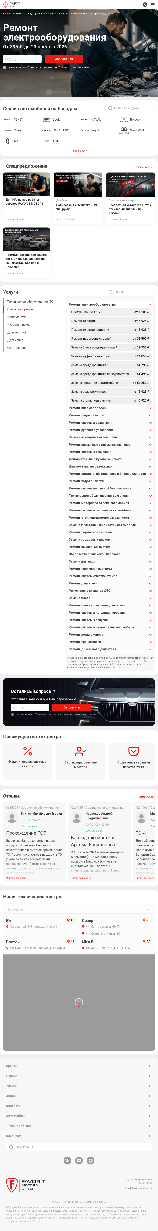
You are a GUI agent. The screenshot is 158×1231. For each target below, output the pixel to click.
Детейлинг (15, 340)
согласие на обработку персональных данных (67, 67)
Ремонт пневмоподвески (88, 408)
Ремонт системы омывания (90, 452)
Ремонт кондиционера (86, 634)
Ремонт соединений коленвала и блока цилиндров (107, 474)
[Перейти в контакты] (145, 4)
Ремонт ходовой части (86, 415)
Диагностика (16, 332)
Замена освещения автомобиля (93, 437)
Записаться (64, 59)
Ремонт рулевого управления (91, 430)
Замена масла (79, 598)
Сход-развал (16, 348)
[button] (152, 4)
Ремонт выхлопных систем (89, 547)
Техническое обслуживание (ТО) (30, 301)
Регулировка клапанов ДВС (89, 591)
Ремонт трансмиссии (85, 642)
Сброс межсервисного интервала (94, 554)
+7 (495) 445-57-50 (141, 1179)
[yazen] (90, 1164)
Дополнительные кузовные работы (96, 459)
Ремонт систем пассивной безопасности (100, 488)
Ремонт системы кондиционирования (97, 612)
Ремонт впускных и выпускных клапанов (99, 444)
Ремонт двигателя (83, 583)
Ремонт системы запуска (88, 620)
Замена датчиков (82, 561)
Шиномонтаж (17, 317)
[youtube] (79, 1164)
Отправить (71, 707)
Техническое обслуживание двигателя (99, 496)
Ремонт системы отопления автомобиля (100, 510)
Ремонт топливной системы (90, 569)
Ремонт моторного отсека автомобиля (99, 503)
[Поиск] (11, 1147)
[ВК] (67, 1164)
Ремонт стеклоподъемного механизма (99, 517)
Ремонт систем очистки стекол (93, 576)
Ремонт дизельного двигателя (92, 649)
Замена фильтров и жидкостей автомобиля (102, 525)
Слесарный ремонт (21, 309)
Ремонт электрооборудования (92, 304)
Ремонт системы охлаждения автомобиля (101, 627)
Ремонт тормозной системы (91, 532)
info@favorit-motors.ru (138, 1188)
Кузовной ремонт (20, 325)
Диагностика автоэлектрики (90, 466)
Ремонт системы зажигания (90, 422)
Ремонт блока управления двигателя (97, 605)
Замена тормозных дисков (89, 539)
